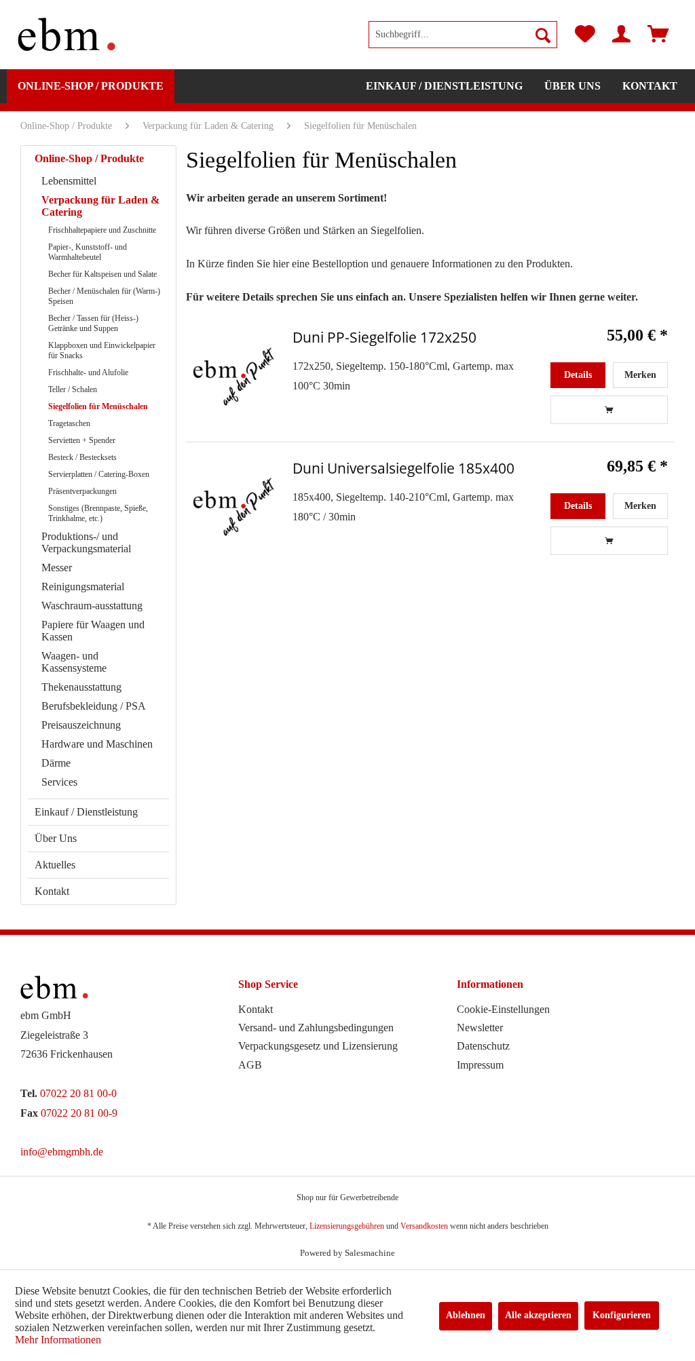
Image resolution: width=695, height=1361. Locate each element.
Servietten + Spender (81, 440)
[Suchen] (543, 34)
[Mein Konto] (621, 34)
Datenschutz (483, 1046)
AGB (250, 1065)
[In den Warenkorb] (609, 410)
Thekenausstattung (81, 687)
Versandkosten (424, 1226)
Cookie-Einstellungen (503, 1009)
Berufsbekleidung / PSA (93, 706)
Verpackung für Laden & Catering (100, 206)
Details (578, 375)
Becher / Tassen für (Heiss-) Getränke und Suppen (93, 323)
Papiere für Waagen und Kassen (93, 631)
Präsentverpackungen (82, 491)
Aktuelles (55, 864)
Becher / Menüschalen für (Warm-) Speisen (104, 296)
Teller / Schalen (72, 389)
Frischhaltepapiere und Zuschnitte (102, 230)
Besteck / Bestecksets (82, 457)
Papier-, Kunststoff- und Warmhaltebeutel (87, 252)
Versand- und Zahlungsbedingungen (316, 1027)
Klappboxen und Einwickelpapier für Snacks (101, 350)
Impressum (480, 1065)
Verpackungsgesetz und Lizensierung (318, 1046)
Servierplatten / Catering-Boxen (98, 474)
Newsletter (480, 1027)
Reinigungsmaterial (82, 586)
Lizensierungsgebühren (346, 1226)
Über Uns (56, 838)
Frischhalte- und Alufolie (88, 372)
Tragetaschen (69, 423)
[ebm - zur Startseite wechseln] (66, 35)
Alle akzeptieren (538, 1315)
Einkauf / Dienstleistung (86, 812)
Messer (56, 567)
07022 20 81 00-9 (79, 1113)
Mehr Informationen (58, 1339)
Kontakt (52, 891)
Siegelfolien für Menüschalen (98, 406)
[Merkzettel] (585, 34)
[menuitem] (463, 34)
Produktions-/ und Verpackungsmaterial (86, 542)
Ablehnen (465, 1315)
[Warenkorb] (658, 34)
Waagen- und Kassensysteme (74, 662)
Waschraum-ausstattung (92, 605)
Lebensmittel (68, 181)
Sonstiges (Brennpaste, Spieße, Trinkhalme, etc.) (98, 513)
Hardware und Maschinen (97, 744)
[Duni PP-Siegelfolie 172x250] (233, 376)
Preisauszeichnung (81, 725)
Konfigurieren (622, 1315)
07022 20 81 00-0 (78, 1093)
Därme (56, 763)
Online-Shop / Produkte (89, 158)
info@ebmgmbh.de (61, 1151)
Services (59, 782)
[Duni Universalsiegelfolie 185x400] (233, 507)
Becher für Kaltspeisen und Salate (102, 274)
